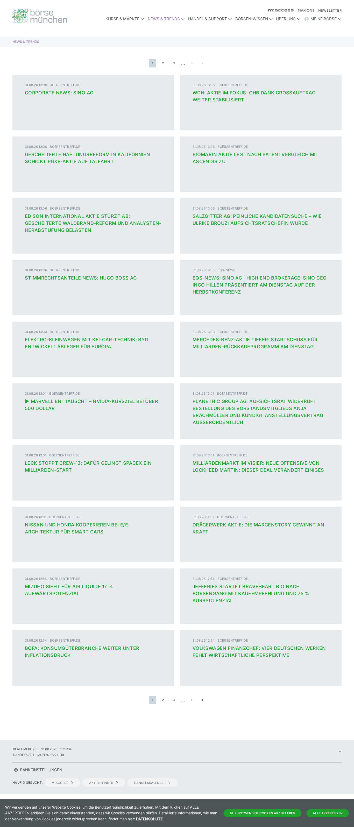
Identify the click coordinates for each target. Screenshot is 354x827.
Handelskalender (150, 783)
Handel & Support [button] (207, 18)
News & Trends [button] (164, 18)
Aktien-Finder (101, 783)
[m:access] (279, 10)
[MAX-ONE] (304, 10)
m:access (60, 783)
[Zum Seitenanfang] (340, 752)
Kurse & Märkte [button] (122, 18)
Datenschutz (149, 819)
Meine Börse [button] (323, 18)
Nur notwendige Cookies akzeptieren (262, 813)
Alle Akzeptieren (328, 813)
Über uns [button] (286, 18)
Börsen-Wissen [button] (251, 18)
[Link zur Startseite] (51, 15)
